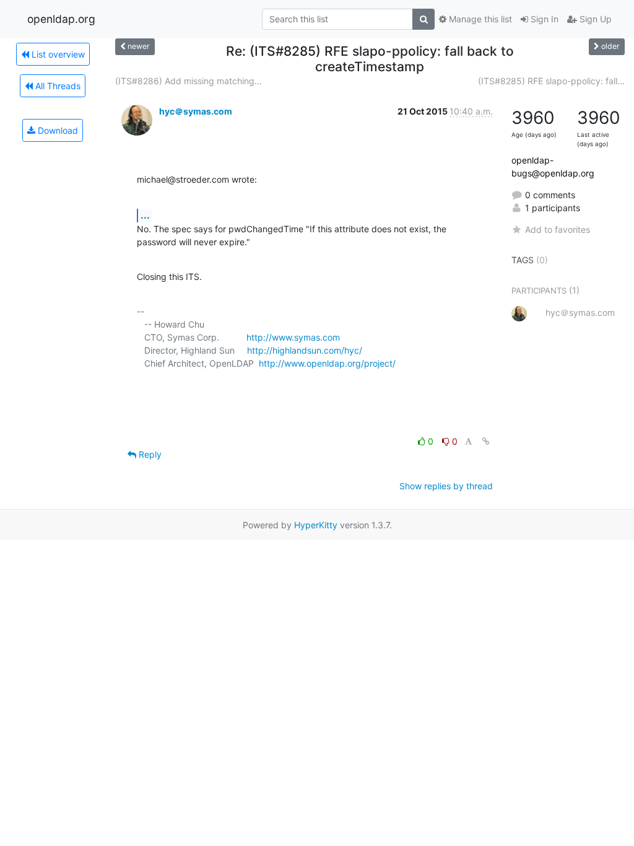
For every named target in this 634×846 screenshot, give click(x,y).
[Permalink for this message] (486, 441)
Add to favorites (557, 229)
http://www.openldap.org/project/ (327, 363)
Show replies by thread (446, 486)
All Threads (56, 86)
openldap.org (61, 18)
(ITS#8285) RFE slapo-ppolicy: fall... (551, 81)
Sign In (543, 19)
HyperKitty (315, 525)
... (145, 215)
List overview (57, 54)
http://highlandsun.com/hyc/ (304, 350)
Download (56, 130)
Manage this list (479, 19)
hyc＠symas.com (195, 111)
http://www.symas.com (293, 337)
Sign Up (594, 19)
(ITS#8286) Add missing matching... (188, 81)
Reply (149, 454)
